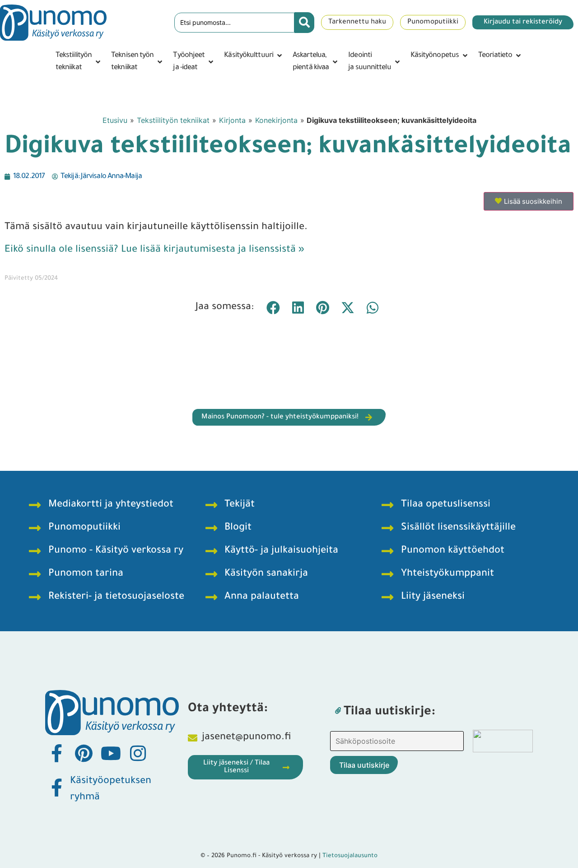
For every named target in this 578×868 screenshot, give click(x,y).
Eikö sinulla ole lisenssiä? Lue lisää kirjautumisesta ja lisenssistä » (154, 250)
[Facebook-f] (56, 753)
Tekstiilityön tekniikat (173, 120)
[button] (79, 62)
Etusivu (115, 120)
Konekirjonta (276, 120)
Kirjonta (232, 120)
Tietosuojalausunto (350, 856)
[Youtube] (111, 753)
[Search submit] (304, 22)
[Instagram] (138, 753)
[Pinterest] (84, 753)
